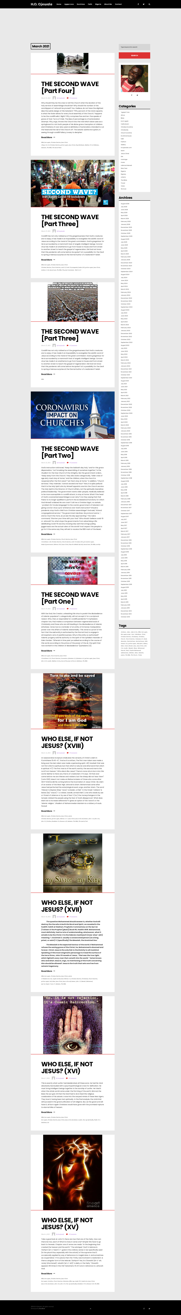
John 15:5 (62, 1284)
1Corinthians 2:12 (46, 658)
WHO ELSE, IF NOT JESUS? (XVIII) (67, 742)
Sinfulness (79, 661)
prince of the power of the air (68, 661)
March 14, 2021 (46, 753)
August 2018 (125, 481)
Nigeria (123, 171)
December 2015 (126, 575)
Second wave (53, 270)
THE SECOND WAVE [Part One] (70, 598)
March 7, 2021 (45, 1078)
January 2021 (125, 401)
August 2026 (125, 204)
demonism (123, 641)
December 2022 (126, 333)
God (51, 981)
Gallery (123, 145)
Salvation (70, 821)
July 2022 (124, 348)
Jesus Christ (64, 142)
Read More (46, 137)
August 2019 (125, 446)
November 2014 (126, 614)
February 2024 (126, 292)
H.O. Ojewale (41, 4)
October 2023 (125, 304)
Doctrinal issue (131, 641)
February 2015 (125, 605)
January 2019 (125, 466)
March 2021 (124, 396)
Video (123, 186)
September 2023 (126, 307)
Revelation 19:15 (82, 1284)
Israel (126, 646)
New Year (124, 168)
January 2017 (125, 537)
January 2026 (125, 224)
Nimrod (123, 650)
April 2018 (124, 493)
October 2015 (125, 581)
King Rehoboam (80, 145)
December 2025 (126, 227)
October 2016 (125, 546)
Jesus (134, 646)
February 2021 (125, 398)
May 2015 (124, 596)
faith (122, 139)
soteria (70, 816)
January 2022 (125, 366)
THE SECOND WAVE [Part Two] (70, 452)
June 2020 (124, 416)
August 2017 (125, 516)
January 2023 (125, 331)
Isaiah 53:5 (78, 1281)
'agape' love (125, 112)
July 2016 (124, 555)
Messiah (83, 981)
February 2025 (126, 257)
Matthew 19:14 (89, 145)
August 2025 (125, 239)
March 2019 (124, 460)
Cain (132, 634)
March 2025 (125, 254)
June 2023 (124, 316)
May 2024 (124, 283)
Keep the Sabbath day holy (76, 544)
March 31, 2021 (46, 98)
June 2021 (124, 387)
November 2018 (126, 472)
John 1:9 (78, 981)
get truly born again (88, 542)
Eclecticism (66, 1281)
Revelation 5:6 (55, 821)
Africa (123, 115)
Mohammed (89, 981)
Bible (42, 142)
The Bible (49, 147)
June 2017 (124, 522)
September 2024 (127, 272)
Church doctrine (56, 267)
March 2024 (125, 289)
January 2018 (125, 502)
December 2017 (126, 505)
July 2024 (124, 278)
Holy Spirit (139, 643)
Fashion (123, 142)
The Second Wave (56, 147)
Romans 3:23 (90, 1284)
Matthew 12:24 (56, 661)
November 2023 (126, 301)
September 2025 (126, 236)
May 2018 (124, 490)
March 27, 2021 (45, 231)
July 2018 (124, 484)
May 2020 (124, 419)
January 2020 (125, 431)
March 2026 (125, 218)
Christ (143, 634)
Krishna (49, 821)
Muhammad (141, 648)
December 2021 (126, 369)
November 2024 (126, 266)
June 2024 (124, 280)
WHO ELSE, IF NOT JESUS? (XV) (67, 1223)
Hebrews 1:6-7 (64, 818)
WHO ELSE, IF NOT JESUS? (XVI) (67, 1067)
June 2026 (124, 210)
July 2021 (124, 384)
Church (123, 639)
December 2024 (126, 263)
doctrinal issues (140, 641)
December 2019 (126, 434)
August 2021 (125, 381)
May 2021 (124, 390)
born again (47, 142)
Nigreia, (123, 174)
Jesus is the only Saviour (81, 818)
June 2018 (124, 487)
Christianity (85, 978)
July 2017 (124, 519)
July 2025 (124, 242)
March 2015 (124, 602)
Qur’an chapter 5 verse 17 (48, 984)
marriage (124, 159)
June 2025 (124, 245)
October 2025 (125, 233)
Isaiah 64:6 (85, 1281)
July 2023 (124, 313)
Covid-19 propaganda (72, 267)
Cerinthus (50, 1281)
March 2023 (125, 325)
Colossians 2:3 (139, 639)
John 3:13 (43, 821)
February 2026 (126, 221)
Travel (123, 183)
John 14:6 (97, 818)
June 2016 (124, 558)
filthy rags (72, 1281)
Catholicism (125, 124)
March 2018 (124, 496)
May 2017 (124, 525)
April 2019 (124, 457)
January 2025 (125, 260)
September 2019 (126, 443)
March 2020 (125, 425)
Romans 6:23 (63, 821)
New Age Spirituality (88, 1120)
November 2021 (126, 372)
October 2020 (125, 410)
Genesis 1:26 (124, 643)
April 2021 (124, 392)
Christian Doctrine (56, 142)
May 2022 (124, 354)
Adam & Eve (134, 632)
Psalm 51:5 (97, 1120)
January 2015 (125, 608)
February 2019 (125, 463)
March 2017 (124, 531)
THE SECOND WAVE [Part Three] (70, 220)
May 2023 (124, 319)
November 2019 (126, 437)
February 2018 (125, 499)
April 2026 (124, 215)
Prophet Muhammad (135, 650)
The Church (134, 655)
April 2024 (124, 286)
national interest (126, 165)
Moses (135, 648)
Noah (127, 650)
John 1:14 (91, 818)
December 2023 (126, 298)
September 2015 (126, 584)
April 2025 (124, 251)
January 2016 (125, 573)
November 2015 (126, 578)
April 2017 (124, 528)
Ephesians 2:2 (72, 658)
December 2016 (126, 540)
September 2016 (126, 549)
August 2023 (125, 310)
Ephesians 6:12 (80, 658)
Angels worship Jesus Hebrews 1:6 (62, 978)
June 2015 (124, 593)
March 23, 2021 (46, 463)
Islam (53, 981)
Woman (123, 189)
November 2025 (126, 230)
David (145, 639)
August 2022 (125, 345)
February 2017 (125, 534)
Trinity (140, 655)
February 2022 (126, 363)
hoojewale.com (126, 148)
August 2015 (125, 587)
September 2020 (126, 413)
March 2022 (125, 360)
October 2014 (125, 617)
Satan (136, 652)
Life (122, 156)
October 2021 (125, 375)
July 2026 (124, 207)
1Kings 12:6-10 (45, 145)
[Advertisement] (90, 24)
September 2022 (126, 342)
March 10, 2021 (46, 917)
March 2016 (124, 567)
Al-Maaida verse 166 (46, 978)
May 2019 (124, 455)
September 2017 (126, 514)
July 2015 (124, 590)
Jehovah (130, 646)
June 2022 (124, 351)
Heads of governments (47, 544)
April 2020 (124, 422)
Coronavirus (64, 658)
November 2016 (126, 543)
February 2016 (125, 570)
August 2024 (125, 274)
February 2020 (126, 428)
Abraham (123, 632)
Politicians (96, 145)
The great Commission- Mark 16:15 (71, 270)
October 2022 (125, 339)
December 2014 (126, 611)
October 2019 (125, 440)
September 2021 (126, 378)
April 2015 (124, 599)
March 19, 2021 (46, 609)
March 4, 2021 (45, 1234)
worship (98, 544)
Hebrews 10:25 (57, 544)
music (123, 162)
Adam (128, 632)
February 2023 (126, 328)
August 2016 (125, 552)
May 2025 (124, 248)
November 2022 (126, 337)
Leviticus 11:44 (45, 270)
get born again (64, 145)
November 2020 (126, 407)
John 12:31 (44, 661)
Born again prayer (126, 634)
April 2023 (124, 322)
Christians (141, 636)
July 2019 (124, 449)
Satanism (43, 147)
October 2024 (125, 269)
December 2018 (126, 469)
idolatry (145, 643)
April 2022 (124, 357)
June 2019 (124, 452)
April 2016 (124, 564)
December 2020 (126, 404)
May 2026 (124, 213)
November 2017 (126, 508)
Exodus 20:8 (81, 267)
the (48, 1122)
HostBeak (42, 1308)
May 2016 (124, 561)
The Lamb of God (83, 821)
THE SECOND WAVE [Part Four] (70, 87)
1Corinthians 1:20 (46, 542)
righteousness (124, 652)
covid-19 (63, 267)
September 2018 (126, 478)
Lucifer (49, 661)
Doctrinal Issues (126, 136)
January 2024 (125, 295)
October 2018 (125, 475)
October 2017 (125, 511)
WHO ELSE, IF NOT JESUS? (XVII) (67, 906)
